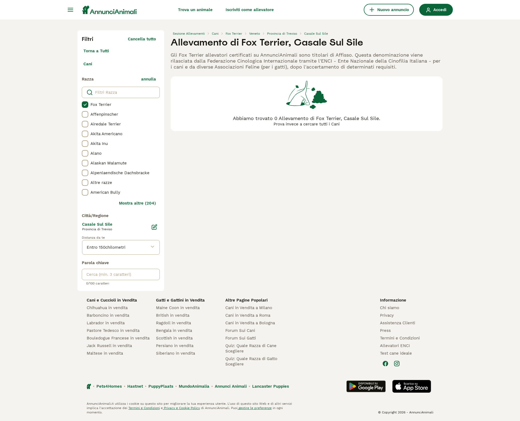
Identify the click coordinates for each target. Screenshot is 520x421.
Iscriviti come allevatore (250, 9)
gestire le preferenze (255, 408)
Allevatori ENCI (395, 345)
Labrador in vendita (106, 322)
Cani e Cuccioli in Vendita (112, 300)
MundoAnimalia (194, 386)
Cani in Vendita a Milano (248, 307)
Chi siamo (389, 307)
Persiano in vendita (174, 345)
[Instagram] (396, 363)
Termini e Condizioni (400, 338)
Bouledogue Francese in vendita (118, 338)
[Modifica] (154, 227)
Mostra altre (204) (137, 203)
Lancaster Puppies (270, 386)
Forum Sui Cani (240, 330)
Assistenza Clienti (397, 322)
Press (385, 330)
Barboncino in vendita (108, 315)
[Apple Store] (411, 386)
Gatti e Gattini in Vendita (180, 300)
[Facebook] (385, 363)
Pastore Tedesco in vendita (113, 330)
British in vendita (172, 315)
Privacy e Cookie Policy (181, 408)
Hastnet (135, 386)
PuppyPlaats (160, 386)
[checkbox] (85, 104)
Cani (87, 63)
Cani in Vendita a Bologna (250, 322)
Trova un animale (195, 9)
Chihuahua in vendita (107, 307)
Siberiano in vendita (175, 353)
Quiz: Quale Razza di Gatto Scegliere (251, 361)
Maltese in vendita (105, 353)
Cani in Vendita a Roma (247, 315)
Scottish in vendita (174, 338)
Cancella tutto (142, 39)
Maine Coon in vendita (178, 307)
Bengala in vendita (174, 330)
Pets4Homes (109, 386)
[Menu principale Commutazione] (70, 9)
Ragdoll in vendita (173, 322)
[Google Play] (366, 386)
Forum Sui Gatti (240, 338)
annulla (148, 79)
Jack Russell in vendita (109, 345)
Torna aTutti (96, 50)
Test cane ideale (396, 353)
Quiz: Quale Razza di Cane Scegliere (251, 348)
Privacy (387, 315)
